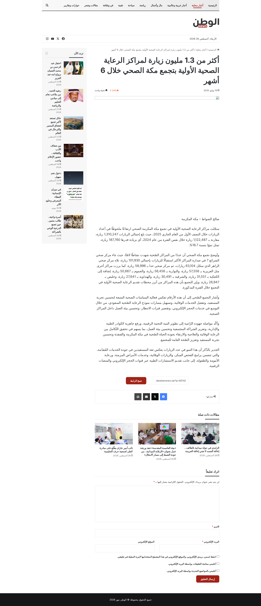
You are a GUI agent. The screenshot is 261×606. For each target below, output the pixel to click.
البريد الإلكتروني (210, 541)
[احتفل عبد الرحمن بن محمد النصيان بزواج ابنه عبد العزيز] (73, 68)
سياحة (131, 5)
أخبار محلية (197, 5)
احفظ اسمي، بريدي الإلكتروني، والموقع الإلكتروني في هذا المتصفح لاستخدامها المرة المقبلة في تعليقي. (166, 556)
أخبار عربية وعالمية (177, 5)
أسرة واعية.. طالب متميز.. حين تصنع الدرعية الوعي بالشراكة (54, 224)
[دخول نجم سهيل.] (73, 178)
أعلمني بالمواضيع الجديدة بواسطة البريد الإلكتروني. (191, 570)
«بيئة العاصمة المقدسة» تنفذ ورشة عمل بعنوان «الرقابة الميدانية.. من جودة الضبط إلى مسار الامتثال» (158, 451)
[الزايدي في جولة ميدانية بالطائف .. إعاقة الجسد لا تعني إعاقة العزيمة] (200, 433)
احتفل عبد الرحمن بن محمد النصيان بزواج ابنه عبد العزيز (54, 70)
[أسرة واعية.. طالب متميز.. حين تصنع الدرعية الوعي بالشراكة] (73, 221)
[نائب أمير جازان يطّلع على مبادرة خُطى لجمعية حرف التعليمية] (114, 433)
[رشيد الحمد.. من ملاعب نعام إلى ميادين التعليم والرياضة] (73, 95)
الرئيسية (212, 5)
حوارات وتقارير (71, 5)
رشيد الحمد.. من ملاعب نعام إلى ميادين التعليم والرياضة (53, 98)
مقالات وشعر (91, 5)
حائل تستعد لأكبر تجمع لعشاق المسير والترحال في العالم (54, 125)
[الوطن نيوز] (206, 23)
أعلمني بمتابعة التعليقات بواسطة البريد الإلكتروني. (192, 563)
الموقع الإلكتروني (146, 541)
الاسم (215, 526)
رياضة (143, 5)
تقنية (120, 5)
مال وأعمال (156, 5)
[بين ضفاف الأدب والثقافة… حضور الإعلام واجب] (73, 150)
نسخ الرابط (136, 380)
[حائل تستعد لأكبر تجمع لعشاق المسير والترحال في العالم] (73, 123)
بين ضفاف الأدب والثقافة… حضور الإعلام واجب (54, 153)
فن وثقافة (108, 5)
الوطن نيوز (121, 599)
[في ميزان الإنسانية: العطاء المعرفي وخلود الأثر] (73, 194)
